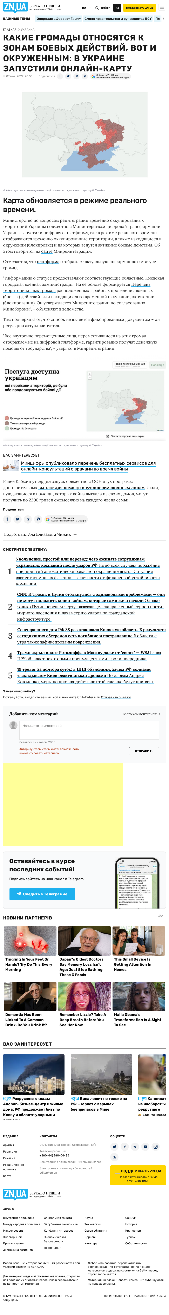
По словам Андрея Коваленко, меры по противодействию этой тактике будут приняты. (85, 675)
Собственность (136, 1243)
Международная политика (21, 1224)
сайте (47, 251)
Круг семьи (133, 1230)
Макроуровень (13, 1230)
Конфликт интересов (59, 1230)
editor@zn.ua (48, 1172)
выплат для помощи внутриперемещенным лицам (91, 487)
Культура (90, 1243)
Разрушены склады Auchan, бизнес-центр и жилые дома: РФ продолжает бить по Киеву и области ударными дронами (33, 1109)
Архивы (8, 1145)
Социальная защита (58, 1218)
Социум (130, 1218)
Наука (88, 1218)
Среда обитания (95, 1230)
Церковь (90, 1237)
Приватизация (13, 1243)
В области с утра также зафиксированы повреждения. (91, 635)
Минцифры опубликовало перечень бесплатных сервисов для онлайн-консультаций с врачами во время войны (88, 466)
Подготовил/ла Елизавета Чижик (37, 534)
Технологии (92, 1224)
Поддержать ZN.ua (139, 7)
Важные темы (16, 18)
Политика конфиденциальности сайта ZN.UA (135, 1296)
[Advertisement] (63, 804)
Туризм (130, 1237)
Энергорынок (12, 1237)
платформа (48, 261)
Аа (117, 7)
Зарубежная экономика (61, 1224)
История (131, 1224)
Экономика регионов (18, 1250)
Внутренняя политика (18, 1218)
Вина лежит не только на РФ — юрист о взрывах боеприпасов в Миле (99, 1104)
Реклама (9, 1158)
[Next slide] (163, 18)
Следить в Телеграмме (45, 894)
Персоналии (52, 1248)
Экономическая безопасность (55, 1239)
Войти (105, 7)
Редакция (10, 1151)
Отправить (144, 751)
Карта (7, 1176)
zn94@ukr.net (92, 1162)
